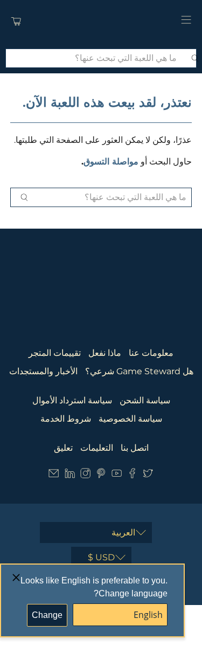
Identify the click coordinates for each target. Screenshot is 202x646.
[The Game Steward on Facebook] (132, 475)
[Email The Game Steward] (53, 475)
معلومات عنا (151, 353)
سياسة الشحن (145, 400)
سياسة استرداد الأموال (72, 400)
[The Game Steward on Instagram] (85, 475)
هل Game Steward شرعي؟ (139, 371)
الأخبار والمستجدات (43, 371)
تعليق (63, 448)
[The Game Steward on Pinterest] (101, 475)
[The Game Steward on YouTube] (117, 475)
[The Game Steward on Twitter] (148, 475)
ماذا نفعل (104, 353)
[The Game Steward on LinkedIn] (70, 475)
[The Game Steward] (101, 21)
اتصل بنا (135, 448)
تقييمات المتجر (55, 353)
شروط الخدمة (65, 419)
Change (47, 615)
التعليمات (96, 448)
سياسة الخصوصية (130, 419)
